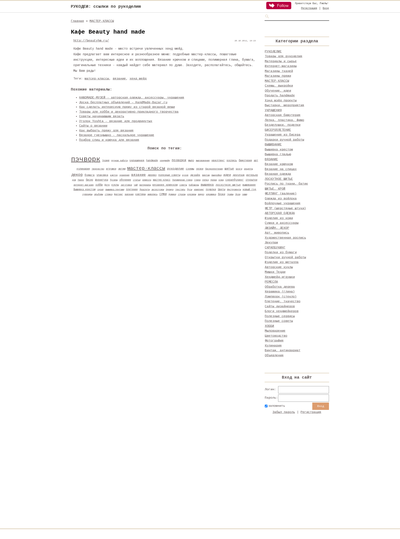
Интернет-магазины (281, 66)
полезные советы (169, 175)
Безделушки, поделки (282, 125)
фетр (107, 185)
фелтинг (118, 194)
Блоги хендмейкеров (282, 311)
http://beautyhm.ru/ (91, 41)
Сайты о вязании (93, 126)
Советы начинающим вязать (101, 116)
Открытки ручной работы (285, 257)
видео (201, 194)
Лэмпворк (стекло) (281, 296)
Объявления (274, 355)
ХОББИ (269, 326)
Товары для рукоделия (283, 56)
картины (140, 194)
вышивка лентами (114, 189)
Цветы (221, 189)
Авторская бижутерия (282, 115)
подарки (179, 160)
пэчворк (85, 159)
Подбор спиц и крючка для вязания (109, 140)
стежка (108, 194)
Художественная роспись (285, 238)
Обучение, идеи (278, 91)
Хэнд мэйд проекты (281, 100)
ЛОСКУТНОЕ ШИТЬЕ (279, 179)
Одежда (169, 189)
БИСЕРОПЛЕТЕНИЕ (278, 130)
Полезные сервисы (280, 316)
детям (121, 168)
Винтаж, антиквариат (282, 350)
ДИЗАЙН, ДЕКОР (277, 228)
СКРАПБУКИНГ (275, 247)
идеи (227, 175)
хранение (124, 175)
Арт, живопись (277, 233)
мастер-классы (146, 168)
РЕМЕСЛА (271, 282)
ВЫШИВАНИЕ (273, 144)
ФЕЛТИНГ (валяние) (281, 193)
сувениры (87, 194)
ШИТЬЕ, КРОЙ (275, 189)
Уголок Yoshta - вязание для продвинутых (115, 121)
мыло (191, 160)
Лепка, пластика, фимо (284, 120)
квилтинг (218, 160)
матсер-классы (97, 79)
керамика (211, 194)
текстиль (180, 189)
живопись (153, 194)
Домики (172, 194)
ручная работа (119, 160)
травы (230, 194)
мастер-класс (161, 180)
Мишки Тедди (275, 272)
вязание (119, 79)
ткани (105, 160)
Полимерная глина (182, 180)
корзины (191, 194)
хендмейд (165, 160)
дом (74, 180)
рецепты (248, 169)
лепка (205, 180)
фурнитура (101, 180)
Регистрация (309, 8)
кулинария (83, 168)
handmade (152, 160)
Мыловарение (275, 331)
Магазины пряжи (278, 76)
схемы (190, 168)
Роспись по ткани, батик (286, 184)
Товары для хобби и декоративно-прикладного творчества (129, 112)
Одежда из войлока (281, 198)
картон (114, 175)
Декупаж (271, 242)
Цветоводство (276, 336)
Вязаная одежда (278, 174)
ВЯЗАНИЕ (271, 159)
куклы (115, 185)
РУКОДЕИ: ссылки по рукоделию (106, 6)
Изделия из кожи (279, 218)
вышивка (207, 184)
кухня (185, 175)
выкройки (216, 175)
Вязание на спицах (281, 169)
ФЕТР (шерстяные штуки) (285, 208)
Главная (77, 21)
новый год (249, 189)
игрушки (111, 168)
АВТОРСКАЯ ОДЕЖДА (280, 213)
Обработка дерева (280, 287)
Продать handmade (280, 95)
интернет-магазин (84, 185)
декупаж (238, 175)
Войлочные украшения (282, 203)
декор (77, 175)
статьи (136, 180)
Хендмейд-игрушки (280, 277)
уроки (199, 168)
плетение (132, 189)
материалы (145, 185)
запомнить (276, 406)
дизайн (195, 175)
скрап (100, 189)
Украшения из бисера (282, 135)
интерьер (252, 175)
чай (136, 185)
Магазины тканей (279, 71)
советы (183, 185)
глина (197, 180)
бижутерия (245, 160)
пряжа (213, 180)
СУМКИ (163, 194)
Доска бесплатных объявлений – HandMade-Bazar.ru (123, 102)
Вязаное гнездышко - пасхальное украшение (116, 135)
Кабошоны (194, 185)
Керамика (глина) (280, 291)
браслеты (145, 189)
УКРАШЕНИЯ (273, 110)
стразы (181, 194)
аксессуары (157, 189)
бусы (189, 189)
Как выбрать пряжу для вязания (106, 130)
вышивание (249, 185)
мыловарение (203, 160)
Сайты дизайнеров (280, 306)
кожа (221, 180)
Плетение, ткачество (282, 301)
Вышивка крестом (84, 189)
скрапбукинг (234, 179)
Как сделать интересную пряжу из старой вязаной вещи (127, 107)
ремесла (146, 180)
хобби (99, 185)
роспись (232, 160)
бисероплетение (214, 169)
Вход (326, 8)
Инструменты (234, 189)
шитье (229, 168)
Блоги (239, 169)
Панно (81, 180)
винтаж (206, 175)
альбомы (98, 194)
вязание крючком (165, 184)
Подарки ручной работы (284, 140)
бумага (90, 175)
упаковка (102, 175)
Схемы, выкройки (279, 86)
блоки (221, 194)
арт (256, 160)
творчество (98, 169)
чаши (244, 194)
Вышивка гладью (278, 154)
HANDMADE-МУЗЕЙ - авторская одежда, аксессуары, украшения (131, 97)
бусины (114, 180)
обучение (125, 180)
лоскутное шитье (228, 184)
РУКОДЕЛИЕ (273, 51)
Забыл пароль (283, 412)
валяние (129, 194)
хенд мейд (138, 79)
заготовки (126, 185)
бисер (89, 180)
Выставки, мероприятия (284, 105)
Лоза (237, 194)
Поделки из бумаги (281, 252)
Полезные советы (279, 321)
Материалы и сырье (281, 61)
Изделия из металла (282, 262)
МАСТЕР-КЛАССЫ (102, 21)
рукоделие (175, 168)
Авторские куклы (279, 267)
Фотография (274, 341)
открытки (251, 180)
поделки (211, 189)
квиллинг (199, 189)
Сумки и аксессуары (282, 223)
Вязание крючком (279, 164)
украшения (136, 160)
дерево (152, 175)
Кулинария (273, 346)
